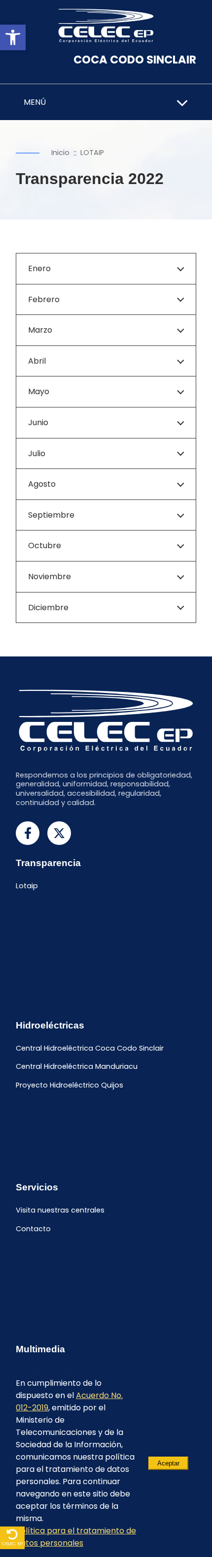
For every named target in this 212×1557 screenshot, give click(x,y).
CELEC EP (12, 1543)
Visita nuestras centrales (60, 1210)
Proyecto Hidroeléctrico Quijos (69, 1085)
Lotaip (27, 886)
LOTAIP (92, 152)
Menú (35, 102)
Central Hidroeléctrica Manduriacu (77, 1067)
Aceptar (168, 1463)
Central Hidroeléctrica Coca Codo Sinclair (90, 1048)
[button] (13, 37)
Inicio (60, 152)
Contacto (33, 1229)
